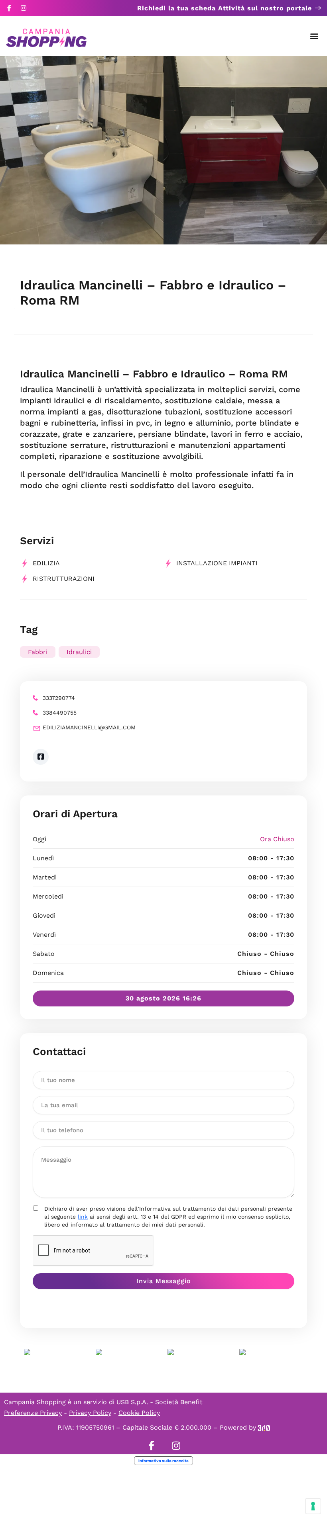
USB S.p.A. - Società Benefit (159, 1402)
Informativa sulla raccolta (163, 1460)
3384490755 (60, 712)
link (83, 1216)
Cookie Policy (139, 1412)
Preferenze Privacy (33, 1412)
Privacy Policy (90, 1412)
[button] (314, 36)
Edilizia (46, 563)
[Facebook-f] (9, 8)
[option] (82, 150)
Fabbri (37, 652)
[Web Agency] (264, 1427)
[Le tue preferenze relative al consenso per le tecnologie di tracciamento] (313, 1506)
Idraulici (79, 652)
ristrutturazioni (64, 578)
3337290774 (59, 698)
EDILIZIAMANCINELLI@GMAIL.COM (89, 727)
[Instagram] (23, 8)
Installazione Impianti (217, 563)
